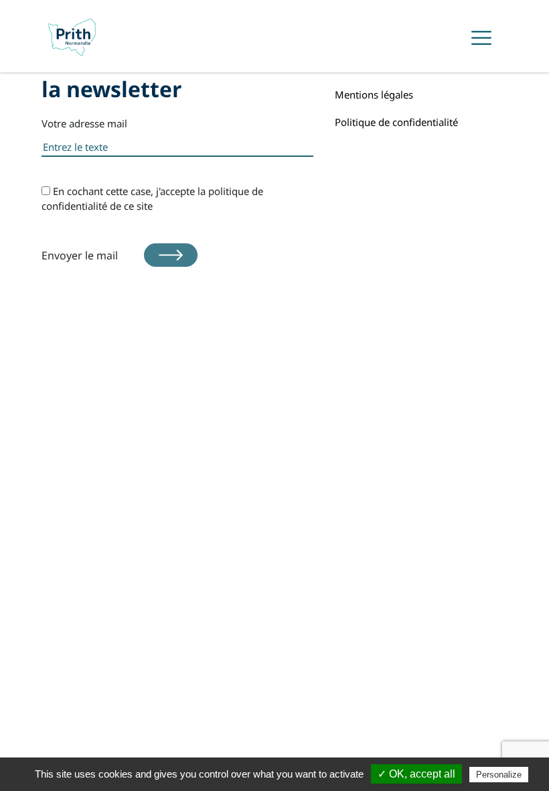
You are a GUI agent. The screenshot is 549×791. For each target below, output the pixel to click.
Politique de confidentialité (396, 122)
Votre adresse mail (84, 123)
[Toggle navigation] (481, 37)
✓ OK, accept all (416, 774)
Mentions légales (374, 94)
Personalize (499, 775)
